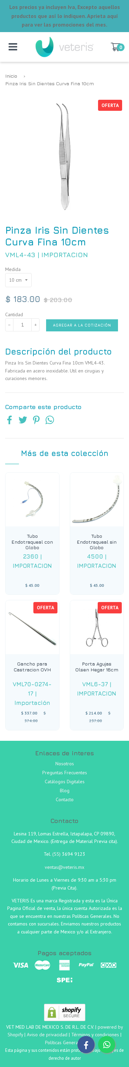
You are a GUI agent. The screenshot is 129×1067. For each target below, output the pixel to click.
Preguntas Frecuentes (64, 772)
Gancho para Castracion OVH (32, 666)
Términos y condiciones (95, 1034)
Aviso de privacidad (47, 1034)
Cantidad (14, 314)
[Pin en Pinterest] (36, 421)
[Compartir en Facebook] (9, 421)
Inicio (11, 76)
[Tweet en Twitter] (23, 421)
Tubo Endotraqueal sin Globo (97, 542)
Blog (64, 790)
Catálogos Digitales (65, 781)
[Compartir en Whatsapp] (49, 421)
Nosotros (64, 763)
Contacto (65, 799)
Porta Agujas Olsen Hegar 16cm (96, 666)
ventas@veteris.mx (64, 867)
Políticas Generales (64, 1042)
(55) (57, 854)
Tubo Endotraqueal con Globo (32, 542)
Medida (13, 269)
